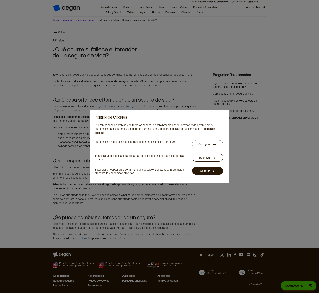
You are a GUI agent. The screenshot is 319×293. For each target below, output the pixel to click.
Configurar (205, 144)
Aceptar (205, 170)
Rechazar (205, 157)
